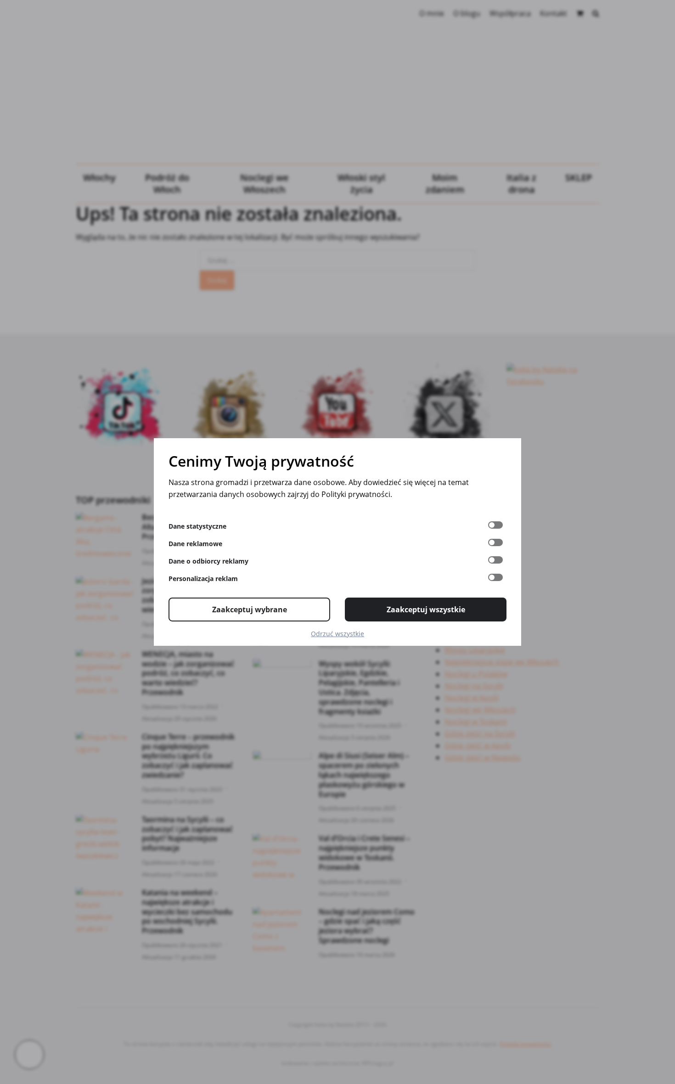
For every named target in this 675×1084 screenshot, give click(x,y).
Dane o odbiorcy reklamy (208, 561)
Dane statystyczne (197, 526)
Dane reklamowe (195, 543)
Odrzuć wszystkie (337, 633)
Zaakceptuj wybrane (249, 609)
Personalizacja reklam (203, 578)
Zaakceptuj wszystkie (426, 609)
